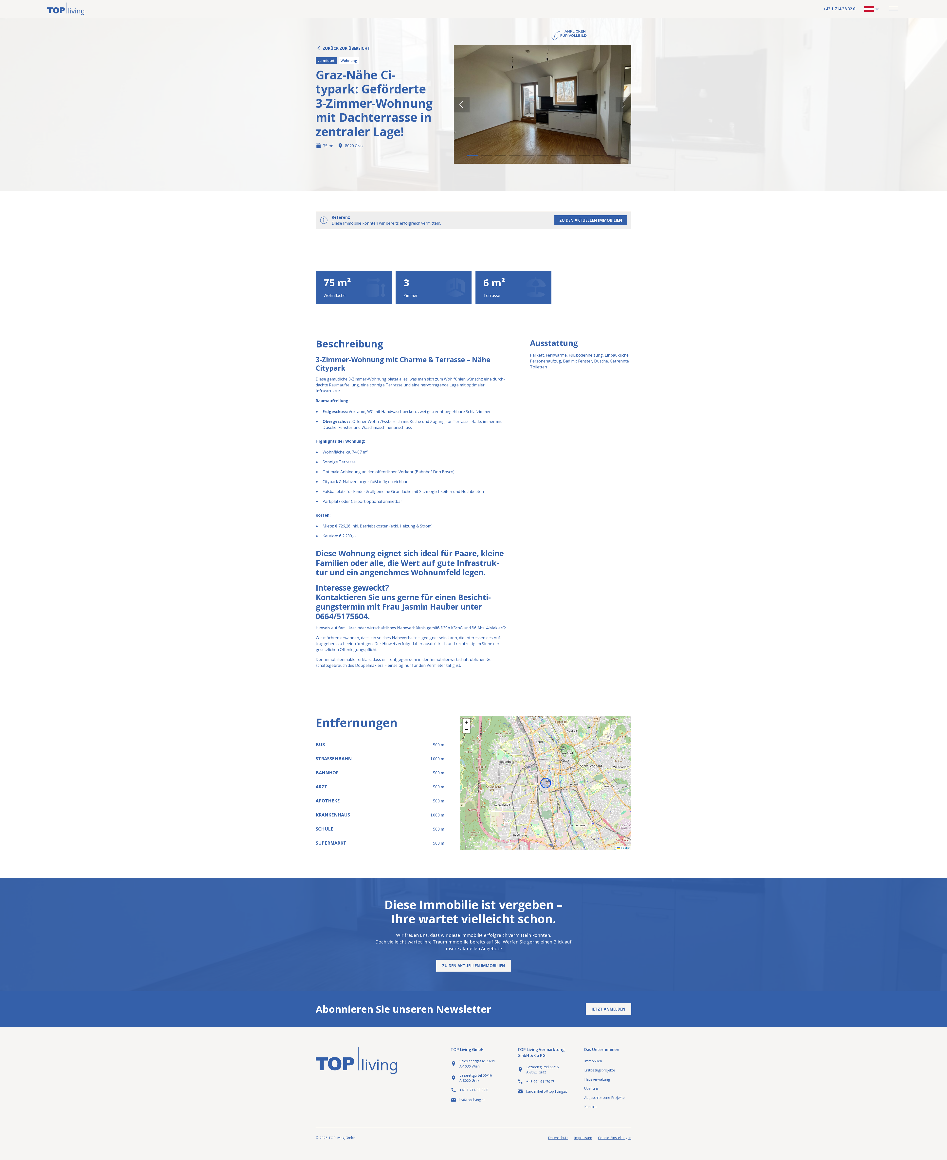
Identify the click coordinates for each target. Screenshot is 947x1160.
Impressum (583, 1137)
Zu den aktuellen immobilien (590, 220)
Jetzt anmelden (608, 1009)
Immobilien (593, 1061)
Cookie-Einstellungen (614, 1137)
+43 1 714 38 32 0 (839, 9)
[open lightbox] (542, 104)
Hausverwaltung (597, 1079)
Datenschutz (558, 1137)
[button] (871, 9)
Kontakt (590, 1106)
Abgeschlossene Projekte (604, 1097)
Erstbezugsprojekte (599, 1070)
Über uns (591, 1088)
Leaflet (625, 848)
